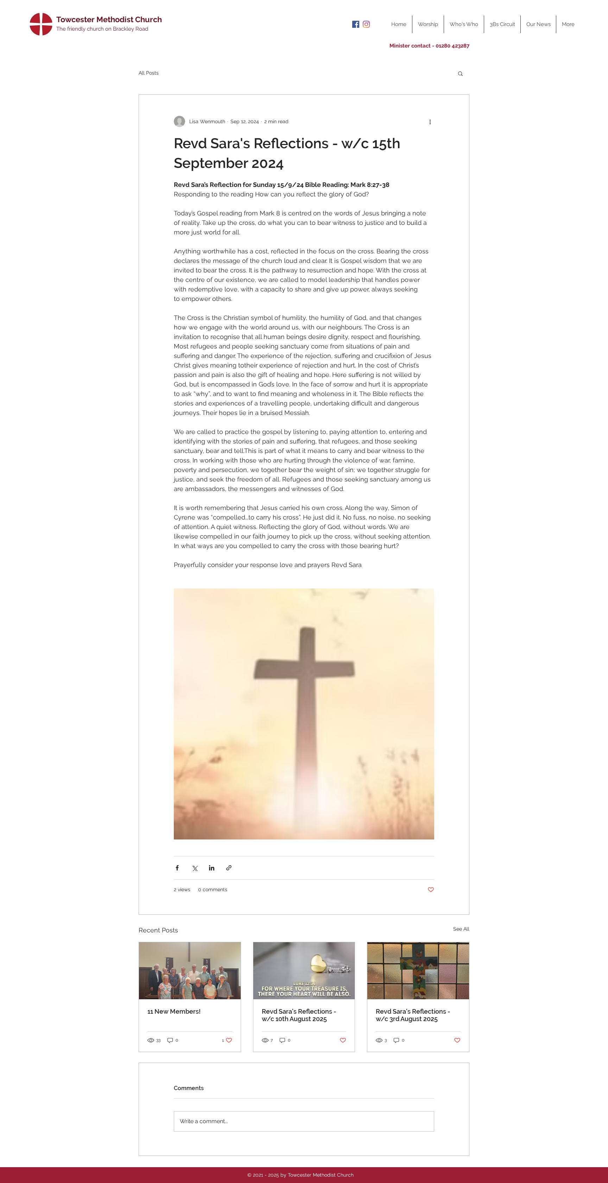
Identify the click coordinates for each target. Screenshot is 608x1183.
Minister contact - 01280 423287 (429, 46)
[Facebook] (355, 24)
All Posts (149, 73)
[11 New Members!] (190, 970)
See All (461, 929)
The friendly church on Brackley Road (102, 29)
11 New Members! (174, 1011)
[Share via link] (229, 867)
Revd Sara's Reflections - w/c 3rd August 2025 (413, 1015)
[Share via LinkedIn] (211, 867)
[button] (460, 73)
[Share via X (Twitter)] (194, 867)
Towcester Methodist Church (109, 19)
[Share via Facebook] (177, 867)
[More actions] (430, 121)
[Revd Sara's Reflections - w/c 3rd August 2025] (418, 970)
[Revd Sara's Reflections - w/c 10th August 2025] (304, 970)
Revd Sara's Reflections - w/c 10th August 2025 (299, 1015)
